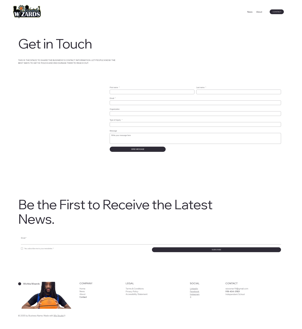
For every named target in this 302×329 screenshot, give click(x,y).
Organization (115, 109)
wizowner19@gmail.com (236, 288)
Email (113, 98)
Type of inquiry (116, 120)
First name (115, 87)
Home (82, 288)
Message (113, 131)
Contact (83, 297)
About (82, 294)
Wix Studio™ (59, 315)
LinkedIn (194, 288)
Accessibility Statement (136, 294)
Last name (201, 87)
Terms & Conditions (135, 288)
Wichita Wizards (31, 283)
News (82, 291)
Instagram (194, 294)
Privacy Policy (132, 291)
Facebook (194, 291)
